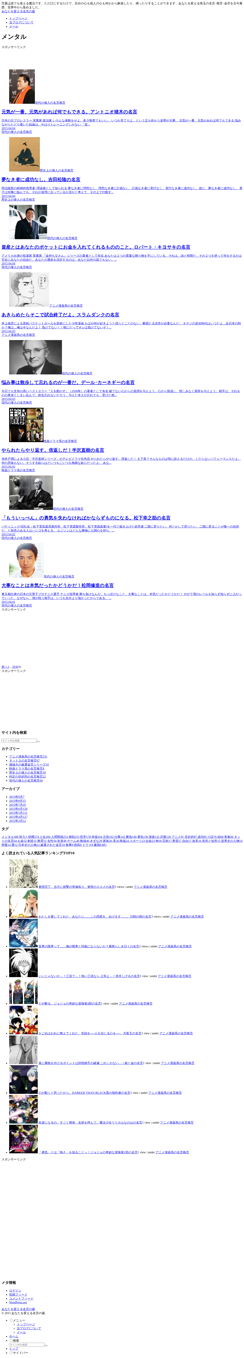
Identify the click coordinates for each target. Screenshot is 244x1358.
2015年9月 (16, 796)
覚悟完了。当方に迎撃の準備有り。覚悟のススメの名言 (77, 886)
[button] (38, 741)
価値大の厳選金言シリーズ (29, 764)
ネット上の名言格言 (24, 760)
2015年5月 (18, 812)
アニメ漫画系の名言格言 (28, 756)
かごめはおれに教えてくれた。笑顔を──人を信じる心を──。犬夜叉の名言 (90, 1033)
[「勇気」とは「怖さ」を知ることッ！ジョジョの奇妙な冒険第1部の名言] (23, 1152)
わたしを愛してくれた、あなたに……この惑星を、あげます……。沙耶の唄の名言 (95, 916)
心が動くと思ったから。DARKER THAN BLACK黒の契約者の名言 (84, 1092)
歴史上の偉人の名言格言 (27, 772)
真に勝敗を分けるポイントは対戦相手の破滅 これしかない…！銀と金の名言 (91, 1063)
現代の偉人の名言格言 (26, 780)
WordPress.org (18, 1302)
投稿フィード (18, 1294)
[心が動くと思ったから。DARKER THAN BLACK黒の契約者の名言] (23, 1092)
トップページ (26, 1324)
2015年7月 (17, 804)
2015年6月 (18, 808)
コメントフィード (21, 1298)
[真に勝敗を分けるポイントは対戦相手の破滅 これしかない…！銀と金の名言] (23, 1063)
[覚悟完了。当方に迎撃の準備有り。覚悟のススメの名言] (23, 886)
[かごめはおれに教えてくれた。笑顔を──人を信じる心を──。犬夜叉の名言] (23, 1033)
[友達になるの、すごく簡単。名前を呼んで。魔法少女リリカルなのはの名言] (23, 1122)
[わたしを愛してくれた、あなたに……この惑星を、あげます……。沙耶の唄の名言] (23, 916)
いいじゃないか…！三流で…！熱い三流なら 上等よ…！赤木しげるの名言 (89, 976)
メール (21, 1332)
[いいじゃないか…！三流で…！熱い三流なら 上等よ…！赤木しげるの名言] (23, 976)
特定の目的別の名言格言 (27, 776)
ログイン (15, 1290)
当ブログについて (29, 1328)
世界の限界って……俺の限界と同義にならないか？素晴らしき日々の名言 (89, 946)
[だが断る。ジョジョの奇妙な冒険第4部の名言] (23, 1003)
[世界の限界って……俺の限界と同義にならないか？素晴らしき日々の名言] (23, 946)
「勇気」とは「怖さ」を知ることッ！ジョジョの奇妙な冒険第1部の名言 (88, 1152)
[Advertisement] (116, 57)
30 (16, 667)
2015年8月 (17, 800)
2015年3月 (17, 820)
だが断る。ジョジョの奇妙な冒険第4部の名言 (70, 1003)
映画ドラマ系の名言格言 (26, 768)
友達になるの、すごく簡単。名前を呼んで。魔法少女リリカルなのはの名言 (90, 1122)
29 (13, 667)
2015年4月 (18, 816)
